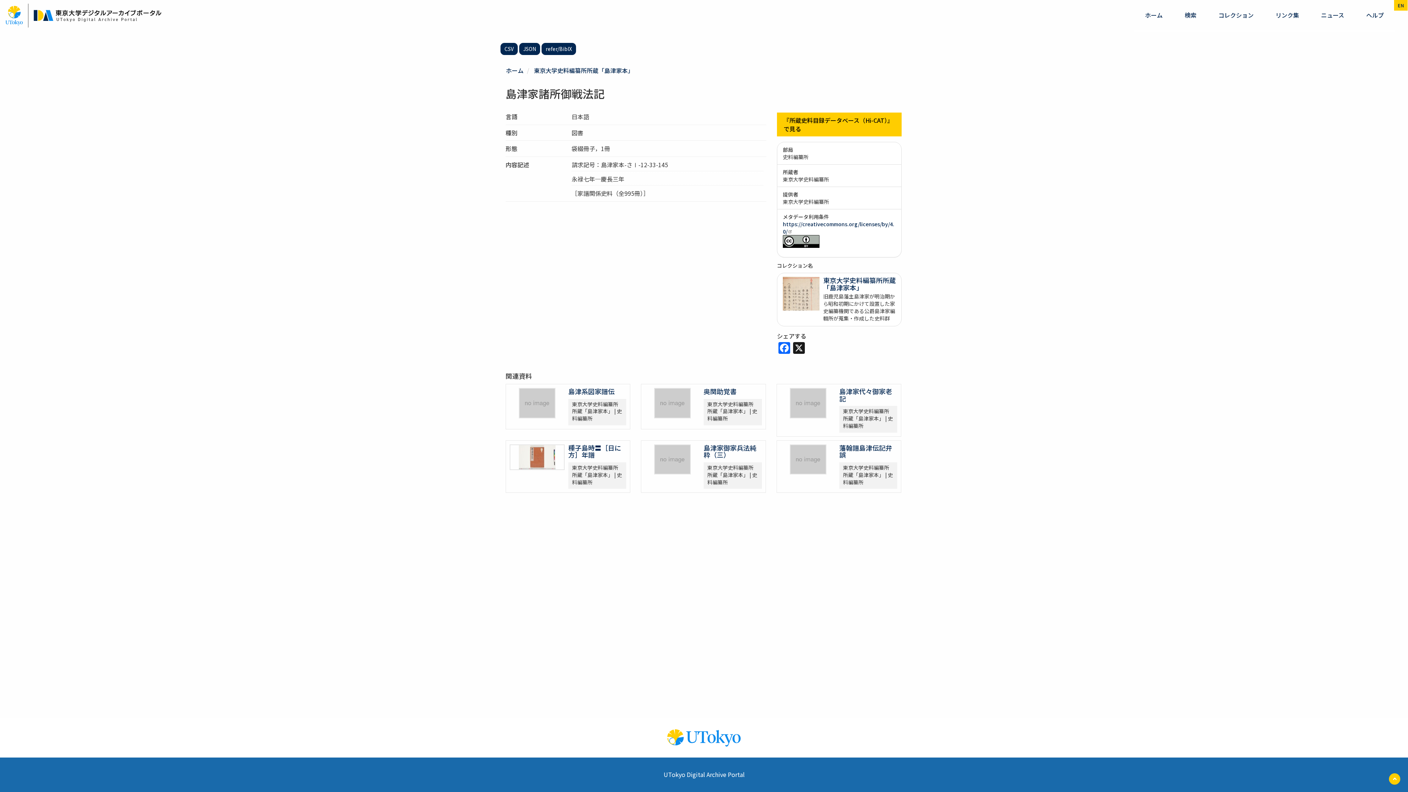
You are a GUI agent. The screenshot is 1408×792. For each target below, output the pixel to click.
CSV (509, 48)
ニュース (1332, 15)
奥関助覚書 (720, 391)
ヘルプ (1375, 15)
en (1401, 5)
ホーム (1154, 15)
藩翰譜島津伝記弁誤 (865, 451)
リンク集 (1287, 15)
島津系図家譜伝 (591, 391)
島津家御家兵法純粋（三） (730, 451)
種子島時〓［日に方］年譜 (594, 451)
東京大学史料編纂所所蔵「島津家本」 (584, 70)
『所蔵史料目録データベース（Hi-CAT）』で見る (838, 124)
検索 (1190, 15)
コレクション (1236, 15)
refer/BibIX (559, 48)
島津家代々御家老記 (865, 394)
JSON (529, 48)
